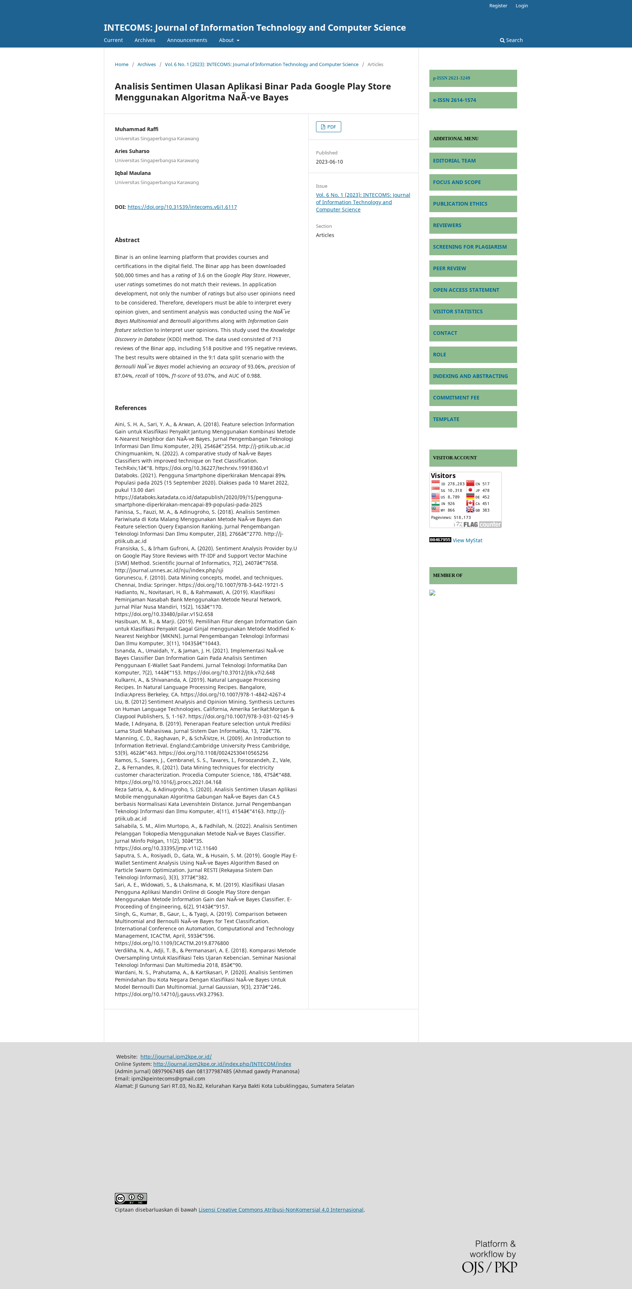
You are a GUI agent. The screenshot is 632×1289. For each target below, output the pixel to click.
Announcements (187, 40)
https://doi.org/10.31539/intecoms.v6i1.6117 (182, 206)
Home (121, 64)
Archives (145, 40)
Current (113, 40)
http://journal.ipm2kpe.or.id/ (176, 1056)
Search (514, 40)
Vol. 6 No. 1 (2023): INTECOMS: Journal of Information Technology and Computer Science (261, 64)
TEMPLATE (446, 419)
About (227, 40)
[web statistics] (440, 540)
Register (498, 5)
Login (522, 5)
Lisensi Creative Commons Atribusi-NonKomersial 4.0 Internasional (281, 1209)
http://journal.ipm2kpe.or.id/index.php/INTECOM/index (222, 1063)
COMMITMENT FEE (456, 397)
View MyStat (467, 540)
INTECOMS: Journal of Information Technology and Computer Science (255, 27)
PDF (331, 126)
